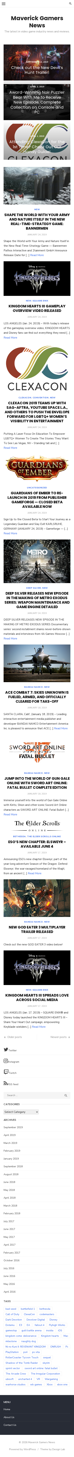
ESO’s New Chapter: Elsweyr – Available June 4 (37, 844)
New (37, 209)
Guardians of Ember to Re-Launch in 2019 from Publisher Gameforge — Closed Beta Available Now (37, 500)
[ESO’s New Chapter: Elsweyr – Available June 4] (37, 826)
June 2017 (9, 1229)
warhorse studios (16, 1384)
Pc (67, 1346)
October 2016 (11, 1260)
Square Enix (40, 300)
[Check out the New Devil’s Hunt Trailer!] (37, 62)
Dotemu (10, 1325)
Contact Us (10, 1425)
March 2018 (10, 1205)
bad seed (11, 1309)
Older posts (14, 1037)
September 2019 (13, 1127)
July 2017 (9, 1221)
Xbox (49, 1384)
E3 (20, 1325)
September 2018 (13, 1166)
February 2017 (12, 1252)
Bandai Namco (33, 687)
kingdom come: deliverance (21, 1336)
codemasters (47, 1314)
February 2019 (12, 1150)
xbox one (62, 1384)
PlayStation (12, 1352)
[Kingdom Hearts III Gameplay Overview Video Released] (37, 278)
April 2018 (9, 1197)
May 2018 (9, 1190)
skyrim (46, 1363)
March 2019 (10, 1143)
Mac (66, 1336)
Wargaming (51, 1379)
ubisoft (9, 1379)
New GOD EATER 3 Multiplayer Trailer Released (37, 929)
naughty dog (28, 1341)
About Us (9, 1417)
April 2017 (9, 1244)
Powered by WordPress (22, 1449)
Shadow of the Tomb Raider (22, 1363)
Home (7, 1409)
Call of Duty (12, 1314)
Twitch (13, 1073)
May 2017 (9, 1237)
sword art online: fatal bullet (41, 1368)
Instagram (13, 1062)
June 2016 (9, 1276)
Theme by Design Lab (52, 1449)
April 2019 (9, 1135)
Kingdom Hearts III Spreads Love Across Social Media (37, 997)
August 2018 (11, 1174)
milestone (11, 1341)
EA (28, 1325)
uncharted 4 (25, 1379)
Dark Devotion (14, 1319)
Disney (53, 1319)
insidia (49, 1330)
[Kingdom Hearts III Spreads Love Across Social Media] (37, 967)
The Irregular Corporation (45, 1373)
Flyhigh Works (57, 1325)
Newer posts (58, 1037)
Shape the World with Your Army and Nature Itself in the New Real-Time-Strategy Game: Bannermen (37, 221)
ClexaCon (24, 397)
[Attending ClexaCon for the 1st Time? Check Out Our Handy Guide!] (37, 142)
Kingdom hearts (50, 1336)
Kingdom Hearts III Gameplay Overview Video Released (37, 308)
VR (38, 1379)
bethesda (45, 1309)
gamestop (11, 1330)
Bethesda (19, 836)
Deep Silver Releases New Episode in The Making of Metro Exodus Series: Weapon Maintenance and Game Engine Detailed (37, 600)
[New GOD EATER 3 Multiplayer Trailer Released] (37, 898)
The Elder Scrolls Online (44, 836)
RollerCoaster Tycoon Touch (22, 1357)
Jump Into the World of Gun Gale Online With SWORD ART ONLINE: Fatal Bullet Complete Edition (37, 783)
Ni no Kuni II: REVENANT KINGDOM (26, 1346)
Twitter (12, 1050)
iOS (60, 1330)
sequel (47, 1357)
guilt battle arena (31, 1330)
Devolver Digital (36, 1319)
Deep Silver (33, 588)
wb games (36, 1384)
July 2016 (9, 1268)
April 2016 (9, 1291)
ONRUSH (55, 1346)
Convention (41, 397)
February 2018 (12, 1213)
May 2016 (9, 1284)
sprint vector (13, 1368)
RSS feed (13, 1084)
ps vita (36, 1352)
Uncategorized (37, 487)
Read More (37, 255)
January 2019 (11, 1158)
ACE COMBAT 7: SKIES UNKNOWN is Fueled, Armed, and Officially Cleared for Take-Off (37, 697)
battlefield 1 (28, 1309)
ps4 (25, 1352)
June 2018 (9, 1182)
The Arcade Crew (16, 1373)
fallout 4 (39, 1325)
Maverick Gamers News (37, 21)
